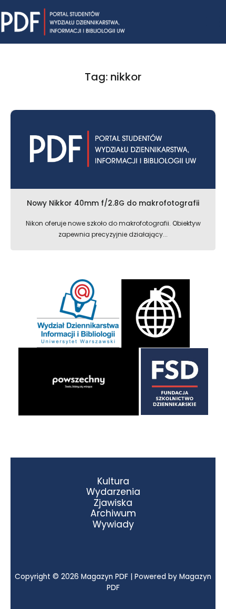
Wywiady (113, 524)
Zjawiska (113, 503)
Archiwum (113, 513)
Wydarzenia (113, 492)
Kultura (113, 481)
